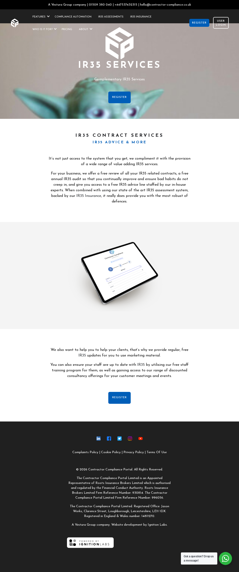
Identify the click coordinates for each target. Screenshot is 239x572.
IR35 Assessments (110, 17)
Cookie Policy (111, 452)
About (83, 29)
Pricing (67, 29)
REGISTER (119, 97)
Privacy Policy (133, 452)
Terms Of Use (157, 452)
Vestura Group (61, 5)
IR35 (82, 355)
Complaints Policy (85, 452)
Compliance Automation (73, 17)
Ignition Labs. (158, 525)
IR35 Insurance (140, 17)
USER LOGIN (221, 23)
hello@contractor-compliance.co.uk (165, 5)
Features (39, 17)
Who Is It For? (42, 29)
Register (199, 23)
